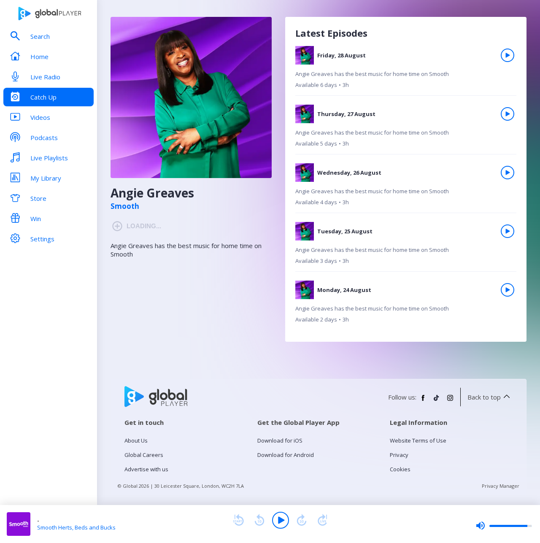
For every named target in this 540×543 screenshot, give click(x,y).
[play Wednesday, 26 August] (507, 172)
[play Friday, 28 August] (507, 55)
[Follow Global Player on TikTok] (437, 401)
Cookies (400, 469)
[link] (405, 70)
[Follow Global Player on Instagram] (450, 401)
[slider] (504, 525)
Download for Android (285, 455)
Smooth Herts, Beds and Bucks (76, 527)
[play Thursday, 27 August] (507, 114)
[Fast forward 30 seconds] (301, 520)
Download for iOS (279, 440)
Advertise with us (146, 469)
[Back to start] (238, 520)
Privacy (399, 455)
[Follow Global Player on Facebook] (423, 401)
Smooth (125, 206)
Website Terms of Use (418, 440)
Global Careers (143, 455)
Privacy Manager (500, 486)
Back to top (484, 397)
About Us (136, 440)
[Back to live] (322, 520)
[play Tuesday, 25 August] (507, 231)
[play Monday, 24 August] (507, 290)
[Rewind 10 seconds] (259, 520)
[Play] (280, 520)
